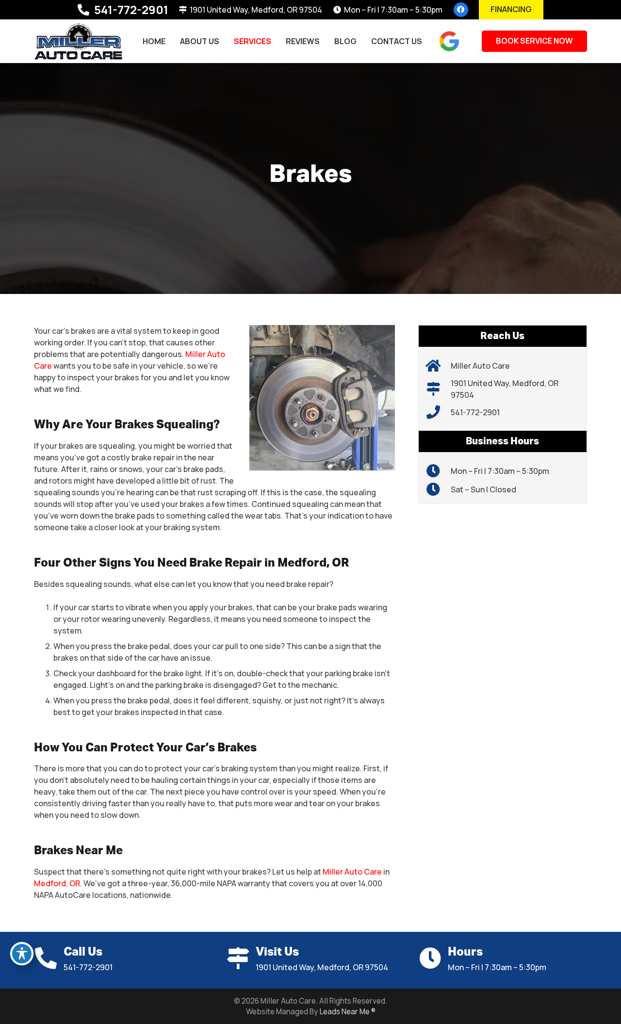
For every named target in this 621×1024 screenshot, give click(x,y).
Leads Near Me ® (347, 1012)
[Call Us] (49, 958)
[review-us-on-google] (449, 41)
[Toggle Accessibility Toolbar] (21, 953)
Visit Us (277, 952)
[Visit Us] (241, 958)
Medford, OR (57, 883)
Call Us (83, 952)
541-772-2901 (475, 412)
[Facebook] (461, 9)
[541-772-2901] (438, 412)
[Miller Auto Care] (78, 41)
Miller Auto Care (352, 871)
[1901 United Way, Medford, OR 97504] (438, 389)
